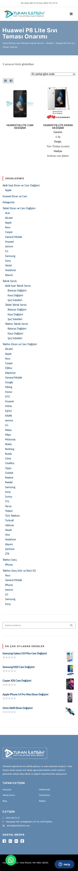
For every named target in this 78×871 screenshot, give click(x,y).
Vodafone (10, 270)
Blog (5, 801)
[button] (10, 860)
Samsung (10, 256)
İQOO (8, 411)
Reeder (9, 482)
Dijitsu (8, 368)
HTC (7, 397)
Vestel (8, 265)
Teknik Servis (10, 281)
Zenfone (9, 549)
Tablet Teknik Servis (15, 305)
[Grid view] (5, 80)
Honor (8, 392)
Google (9, 382)
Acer (7, 213)
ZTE (7, 554)
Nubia (8, 454)
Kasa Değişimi (15, 295)
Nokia (8, 444)
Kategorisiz (9, 202)
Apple (8, 190)
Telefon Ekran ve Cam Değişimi (20, 344)
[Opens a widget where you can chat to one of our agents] (64, 864)
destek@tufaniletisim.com (18, 826)
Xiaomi (9, 275)
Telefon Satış (10, 560)
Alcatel (9, 218)
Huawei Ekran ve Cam (15, 196)
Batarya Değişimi (17, 290)
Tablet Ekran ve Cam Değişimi (19, 208)
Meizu (8, 430)
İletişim (42, 801)
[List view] (11, 80)
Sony (8, 261)
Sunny (8, 497)
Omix (8, 458)
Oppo (8, 468)
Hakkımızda (44, 789)
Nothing (9, 449)
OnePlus (9, 463)
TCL (7, 501)
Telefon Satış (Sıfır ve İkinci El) (19, 571)
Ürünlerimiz (44, 795)
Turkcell (9, 520)
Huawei (9, 242)
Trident (9, 511)
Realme (9, 478)
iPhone (9, 565)
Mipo (8, 435)
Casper (9, 232)
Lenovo (9, 246)
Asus (7, 227)
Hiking (8, 387)
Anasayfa (7, 789)
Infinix (8, 406)
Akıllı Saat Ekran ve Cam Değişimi (21, 185)
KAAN (8, 416)
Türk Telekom (12, 516)
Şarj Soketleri (15, 300)
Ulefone (9, 525)
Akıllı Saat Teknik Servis (18, 286)
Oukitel (9, 473)
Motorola (10, 439)
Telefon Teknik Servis (16, 324)
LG (6, 251)
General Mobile (13, 237)
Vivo (7, 535)
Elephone (10, 373)
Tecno (8, 506)
